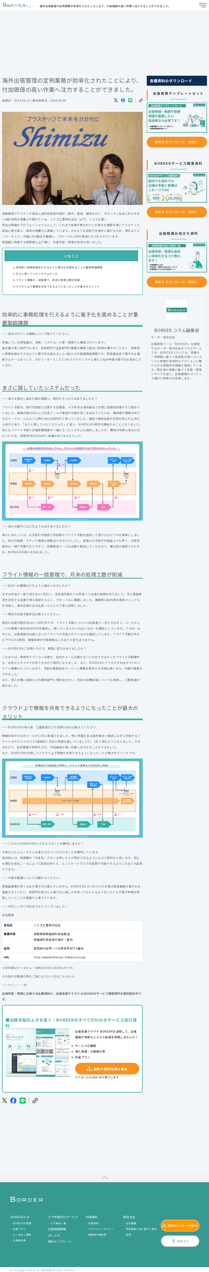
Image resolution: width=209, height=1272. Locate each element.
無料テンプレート (60, 1241)
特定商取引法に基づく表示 (141, 1229)
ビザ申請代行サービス (63, 1217)
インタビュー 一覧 (14, 985)
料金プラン (19, 1229)
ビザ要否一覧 (58, 1223)
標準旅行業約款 (97, 1234)
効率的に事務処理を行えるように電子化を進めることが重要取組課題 (59, 267)
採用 (128, 1234)
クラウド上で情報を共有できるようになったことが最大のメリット (58, 286)
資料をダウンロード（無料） (177, 142)
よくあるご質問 (22, 1234)
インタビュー (26, 6)
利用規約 (93, 1223)
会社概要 (131, 1223)
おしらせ (54, 1235)
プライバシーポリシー (101, 1229)
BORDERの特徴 (22, 1223)
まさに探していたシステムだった (37, 274)
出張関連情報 (57, 1229)
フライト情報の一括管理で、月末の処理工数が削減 (48, 280)
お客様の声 (19, 1240)
